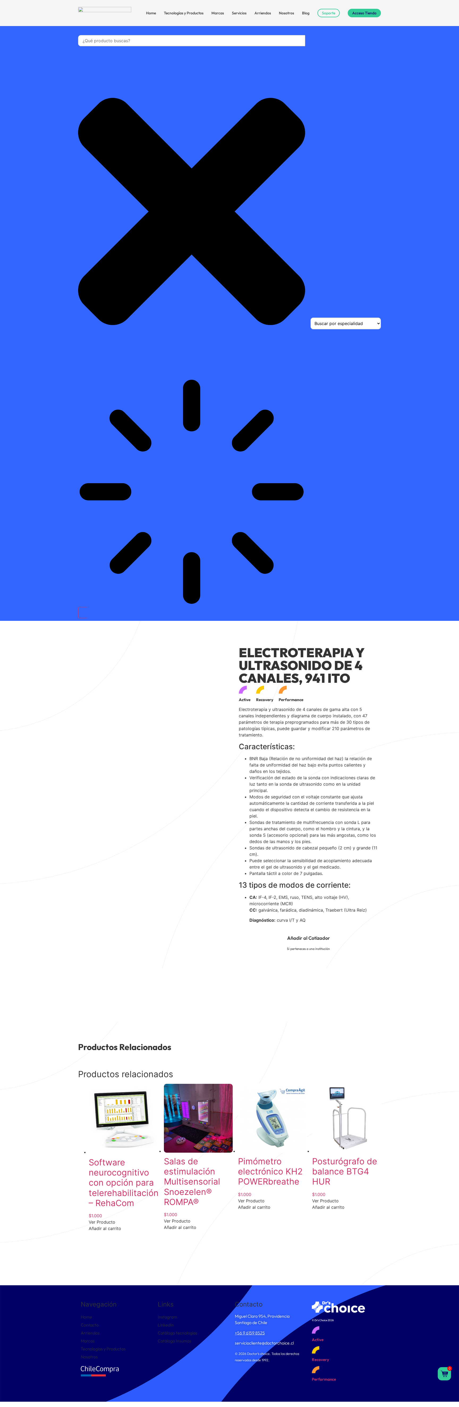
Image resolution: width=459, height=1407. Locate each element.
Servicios (239, 13)
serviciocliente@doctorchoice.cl (264, 1343)
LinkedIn (166, 1325)
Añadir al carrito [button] (105, 1228)
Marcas (217, 13)
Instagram (167, 1317)
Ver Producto (102, 1222)
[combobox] (191, 40)
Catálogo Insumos (174, 1340)
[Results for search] (191, 492)
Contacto (90, 1325)
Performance (324, 1379)
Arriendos (262, 13)
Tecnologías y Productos (183, 13)
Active (318, 1339)
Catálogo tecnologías (177, 1333)
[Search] (82, 612)
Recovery (320, 1359)
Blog (305, 13)
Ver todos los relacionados (351, 1255)
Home (151, 13)
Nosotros (286, 13)
